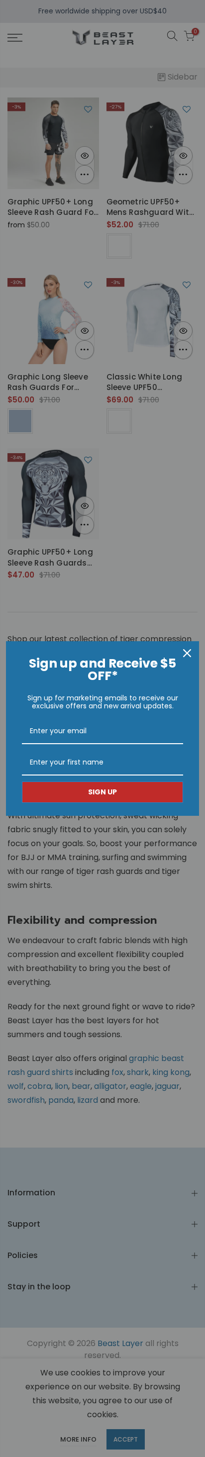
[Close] (187, 653)
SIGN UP (102, 792)
